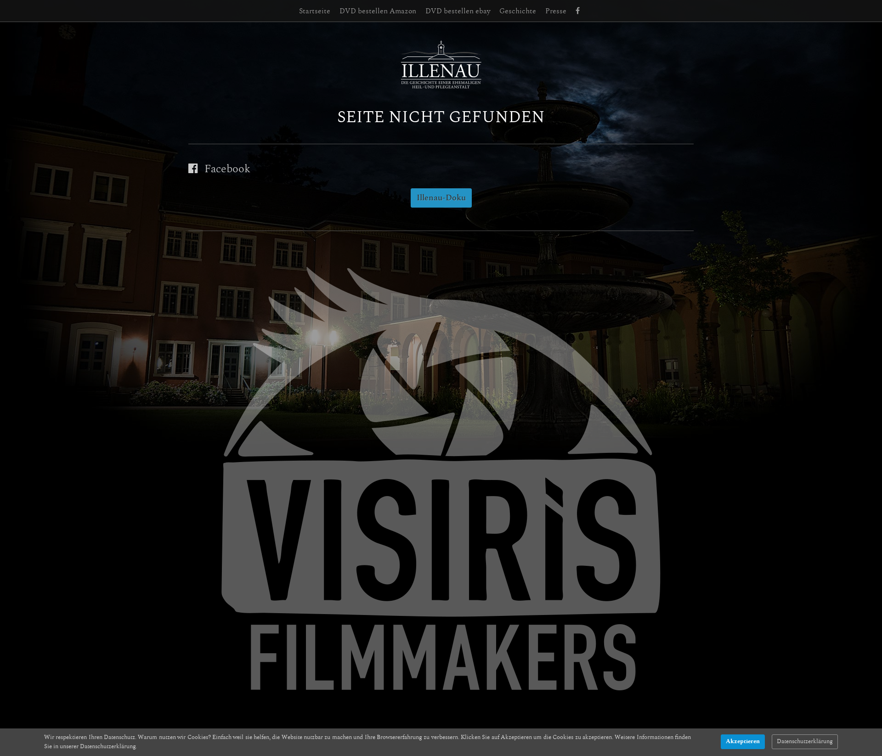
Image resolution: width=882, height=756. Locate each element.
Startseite (314, 11)
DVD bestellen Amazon (377, 11)
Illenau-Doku (441, 198)
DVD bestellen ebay (457, 11)
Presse (555, 11)
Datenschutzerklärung (805, 742)
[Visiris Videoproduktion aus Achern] (441, 479)
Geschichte (517, 11)
